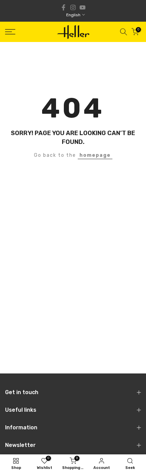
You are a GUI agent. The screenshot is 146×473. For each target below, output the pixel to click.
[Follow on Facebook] (63, 7)
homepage (95, 155)
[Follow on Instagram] (73, 7)
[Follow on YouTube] (82, 7)
